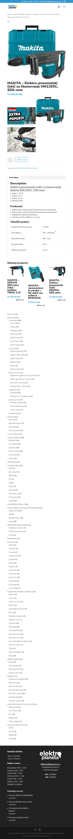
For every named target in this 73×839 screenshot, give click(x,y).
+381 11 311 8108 (28, 1)
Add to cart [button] (20, 300)
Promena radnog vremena (19, 817)
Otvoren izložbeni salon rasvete (20, 802)
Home (9, 14)
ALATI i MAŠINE (18, 14)
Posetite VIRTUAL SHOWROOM (21, 795)
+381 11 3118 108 (13, 756)
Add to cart (21, 160)
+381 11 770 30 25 (13, 759)
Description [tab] (14, 177)
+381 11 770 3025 (39, 1)
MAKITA (29, 14)
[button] (8, 21)
